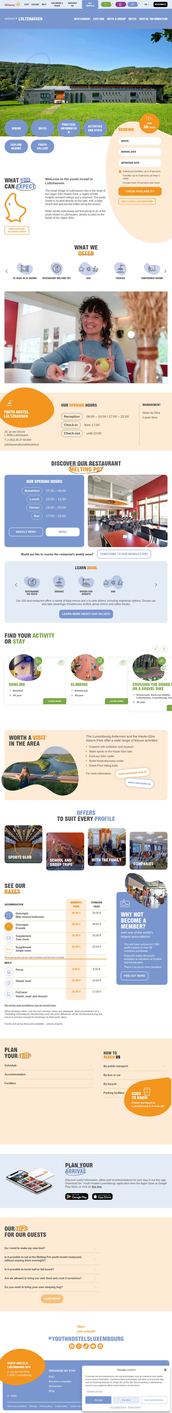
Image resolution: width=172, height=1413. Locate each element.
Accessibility (160, 4)
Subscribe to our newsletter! (124, 554)
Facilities (10, 1083)
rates (42, 128)
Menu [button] (63, 531)
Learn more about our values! (86, 614)
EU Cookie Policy (118, 1407)
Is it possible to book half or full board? (29, 1269)
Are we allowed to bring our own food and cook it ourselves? (43, 1278)
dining (16, 128)
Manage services (95, 1391)
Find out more (134, 975)
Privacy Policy (134, 1407)
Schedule (11, 1065)
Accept (98, 1400)
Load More (52, 1298)
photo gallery (42, 146)
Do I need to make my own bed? (25, 1248)
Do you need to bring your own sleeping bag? (34, 1287)
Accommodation (15, 1074)
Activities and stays (95, 128)
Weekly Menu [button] (26, 531)
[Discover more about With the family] (107, 847)
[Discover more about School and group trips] (65, 851)
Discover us (72, 4)
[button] (165, 1370)
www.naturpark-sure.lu (132, 772)
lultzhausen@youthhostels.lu (22, 444)
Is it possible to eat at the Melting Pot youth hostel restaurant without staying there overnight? (43, 1259)
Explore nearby (16, 146)
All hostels (90, 4)
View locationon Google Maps (17, 230)
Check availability (139, 191)
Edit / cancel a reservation (137, 201)
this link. (97, 1186)
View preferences (153, 1400)
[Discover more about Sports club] (23, 844)
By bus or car (112, 1075)
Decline (126, 1400)
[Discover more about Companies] (149, 851)
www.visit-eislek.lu (139, 783)
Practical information (69, 128)
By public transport (115, 1066)
